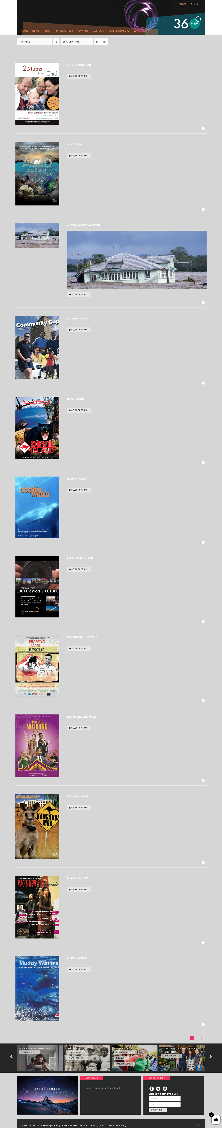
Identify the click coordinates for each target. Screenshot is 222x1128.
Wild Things (123, 1048)
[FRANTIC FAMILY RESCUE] (37, 666)
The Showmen (76, 1048)
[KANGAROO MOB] (37, 826)
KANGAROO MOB (77, 796)
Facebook (152, 1089)
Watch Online (76, 1058)
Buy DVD (120, 1058)
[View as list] (104, 41)
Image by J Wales (97, 1125)
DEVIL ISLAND (75, 399)
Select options (79, 76)
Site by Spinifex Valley (116, 1125)
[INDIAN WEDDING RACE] (37, 745)
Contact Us (83, 1125)
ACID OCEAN (74, 144)
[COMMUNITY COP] (37, 347)
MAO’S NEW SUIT (77, 878)
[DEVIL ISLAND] (37, 428)
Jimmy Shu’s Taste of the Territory (180, 1050)
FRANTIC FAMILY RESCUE (82, 637)
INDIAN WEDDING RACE (81, 716)
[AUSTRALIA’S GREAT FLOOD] (37, 235)
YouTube (165, 1089)
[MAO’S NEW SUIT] (37, 907)
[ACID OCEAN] (37, 173)
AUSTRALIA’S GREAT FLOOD (83, 225)
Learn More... (29, 1052)
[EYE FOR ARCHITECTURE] (37, 586)
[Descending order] (56, 41)
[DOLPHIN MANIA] (37, 507)
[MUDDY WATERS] (37, 988)
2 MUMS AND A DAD (79, 64)
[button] (135, 30)
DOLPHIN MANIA (77, 478)
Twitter (158, 1089)
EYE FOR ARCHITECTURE (81, 558)
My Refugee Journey (34, 1048)
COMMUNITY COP (77, 318)
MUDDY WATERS (77, 958)
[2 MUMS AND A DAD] (37, 94)
